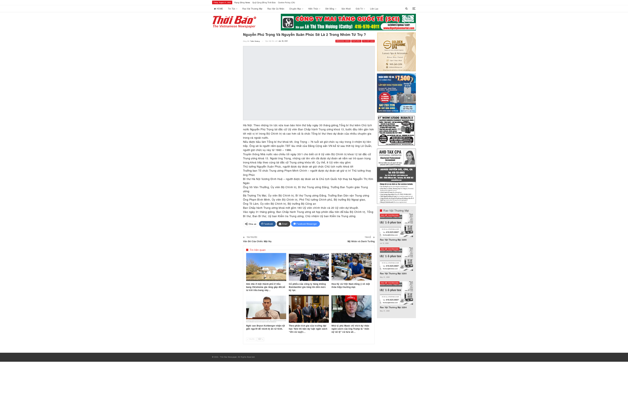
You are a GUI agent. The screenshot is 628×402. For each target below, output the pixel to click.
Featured (356, 41)
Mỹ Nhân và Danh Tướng (361, 241)
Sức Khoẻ (346, 8)
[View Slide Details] (348, 22)
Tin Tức (231, 8)
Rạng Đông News (242, 2)
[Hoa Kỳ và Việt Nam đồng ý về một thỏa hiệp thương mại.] (351, 267)
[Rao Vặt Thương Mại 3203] (412, 225)
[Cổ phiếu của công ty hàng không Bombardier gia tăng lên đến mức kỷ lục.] (309, 267)
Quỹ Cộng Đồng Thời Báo (264, 2)
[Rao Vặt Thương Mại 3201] (412, 293)
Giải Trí (359, 8)
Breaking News (343, 41)
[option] (412, 264)
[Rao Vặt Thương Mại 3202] (412, 259)
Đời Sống (329, 8)
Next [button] (409, 24)
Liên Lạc (374, 8)
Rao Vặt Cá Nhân (275, 8)
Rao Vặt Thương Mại (252, 8)
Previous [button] (404, 24)
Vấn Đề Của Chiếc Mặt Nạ (257, 241)
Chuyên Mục (295, 8)
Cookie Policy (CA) (286, 2)
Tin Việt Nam (368, 41)
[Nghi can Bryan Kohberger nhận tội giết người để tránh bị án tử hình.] (266, 309)
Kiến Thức (313, 8)
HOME (220, 8)
